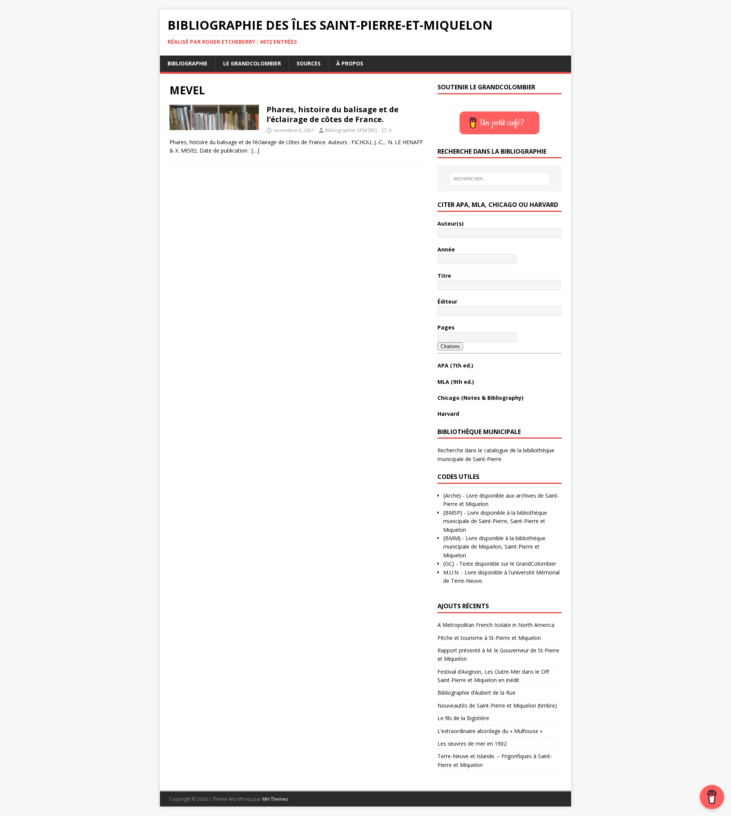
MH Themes (275, 799)
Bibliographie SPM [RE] (351, 130)
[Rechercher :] (499, 178)
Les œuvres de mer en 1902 (472, 743)
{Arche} (452, 495)
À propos (349, 63)
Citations (450, 346)
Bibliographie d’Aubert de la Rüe (476, 692)
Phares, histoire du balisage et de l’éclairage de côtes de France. (333, 114)
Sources (309, 63)
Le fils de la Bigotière (463, 718)
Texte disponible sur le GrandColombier (507, 563)
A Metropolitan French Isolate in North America (495, 624)
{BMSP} (452, 512)
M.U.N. (451, 572)
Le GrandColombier (252, 63)
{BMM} (452, 538)
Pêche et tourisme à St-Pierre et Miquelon (489, 637)
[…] (255, 150)
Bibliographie (187, 63)
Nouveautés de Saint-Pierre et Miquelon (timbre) (497, 705)
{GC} (448, 563)
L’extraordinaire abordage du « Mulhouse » (490, 731)
